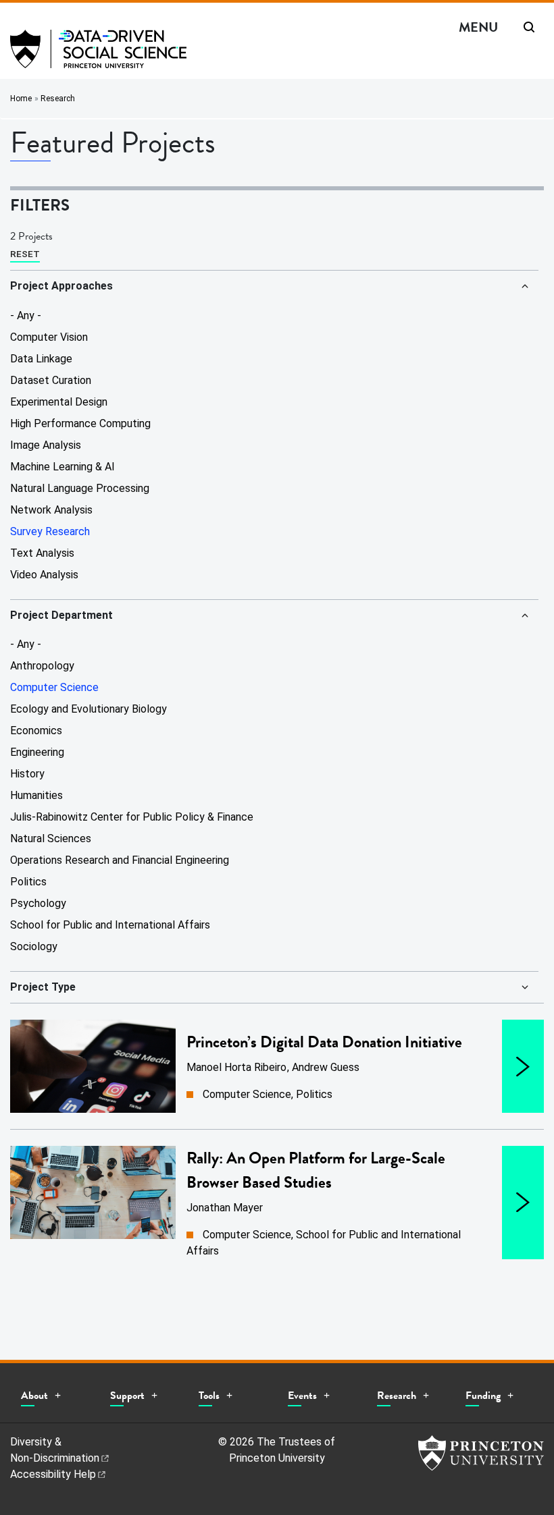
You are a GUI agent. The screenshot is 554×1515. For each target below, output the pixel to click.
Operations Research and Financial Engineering (119, 860)
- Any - (25, 315)
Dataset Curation (50, 380)
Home (21, 98)
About (34, 1395)
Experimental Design (58, 401)
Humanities (36, 795)
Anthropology (42, 665)
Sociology (33, 946)
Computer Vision (49, 337)
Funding (483, 1395)
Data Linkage (41, 358)
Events (302, 1395)
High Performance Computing (80, 423)
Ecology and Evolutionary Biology (88, 709)
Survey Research (50, 531)
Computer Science (54, 687)
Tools (209, 1395)
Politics (28, 881)
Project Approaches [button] (61, 285)
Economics (36, 730)
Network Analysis (51, 509)
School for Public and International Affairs (110, 924)
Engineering (37, 752)
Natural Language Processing (79, 488)
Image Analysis (45, 445)
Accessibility (53, 1474)
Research (58, 98)
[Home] (98, 54)
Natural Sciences (50, 838)
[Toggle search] (529, 27)
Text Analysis (42, 553)
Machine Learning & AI (62, 466)
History (27, 773)
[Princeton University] (481, 1453)
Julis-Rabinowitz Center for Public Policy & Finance (131, 816)
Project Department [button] (61, 615)
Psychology (38, 903)
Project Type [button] (43, 987)
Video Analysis (44, 574)
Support (127, 1395)
